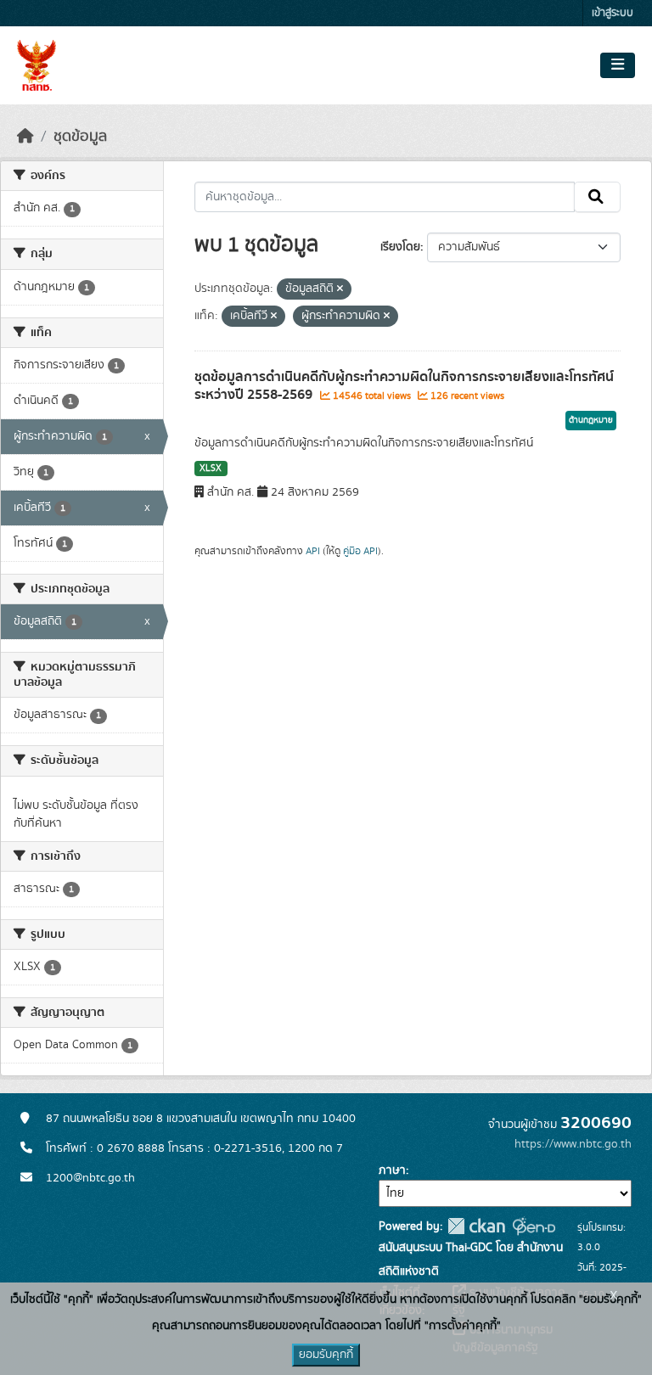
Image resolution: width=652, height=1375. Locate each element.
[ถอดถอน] (340, 289)
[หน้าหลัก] (25, 137)
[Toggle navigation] (617, 65)
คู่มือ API (360, 550)
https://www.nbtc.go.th (573, 1144)
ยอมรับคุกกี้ (326, 1354)
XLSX (211, 468)
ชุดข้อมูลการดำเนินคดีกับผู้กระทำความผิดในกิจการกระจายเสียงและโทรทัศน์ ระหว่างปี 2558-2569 (404, 386)
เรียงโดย (400, 247)
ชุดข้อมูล (80, 137)
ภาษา (392, 1170)
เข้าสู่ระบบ (612, 13)
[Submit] (597, 197)
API (313, 550)
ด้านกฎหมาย (591, 420)
